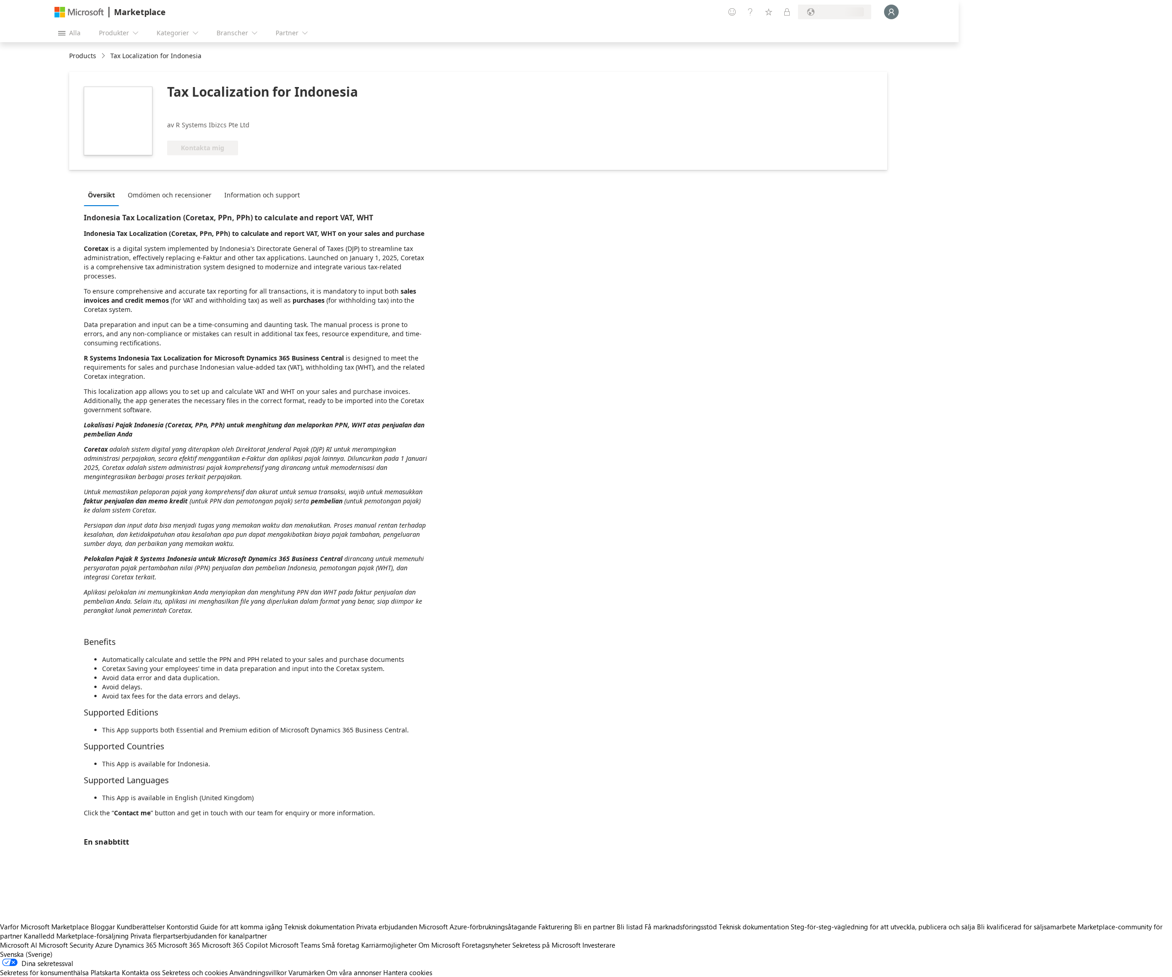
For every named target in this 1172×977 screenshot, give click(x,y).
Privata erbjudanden (386, 926)
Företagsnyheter (486, 945)
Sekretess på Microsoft (546, 945)
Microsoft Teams (295, 945)
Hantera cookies (407, 972)
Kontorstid (182, 926)
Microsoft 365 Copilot (235, 945)
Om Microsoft (439, 945)
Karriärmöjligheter (389, 945)
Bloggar (103, 926)
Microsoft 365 (179, 945)
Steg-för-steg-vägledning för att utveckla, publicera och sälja (883, 926)
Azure (104, 945)
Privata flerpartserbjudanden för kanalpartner (198, 935)
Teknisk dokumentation (319, 926)
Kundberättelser (141, 926)
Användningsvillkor (258, 972)
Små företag (340, 945)
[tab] (104, 195)
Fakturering (555, 926)
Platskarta (105, 972)
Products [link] (82, 55)
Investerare (598, 945)
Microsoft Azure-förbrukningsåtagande (478, 926)
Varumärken (306, 972)
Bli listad (630, 926)
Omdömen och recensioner (170, 195)
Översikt (101, 195)
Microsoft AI (18, 945)
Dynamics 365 (135, 945)
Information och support (262, 195)
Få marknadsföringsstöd (681, 926)
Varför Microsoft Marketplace (44, 926)
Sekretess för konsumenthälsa (44, 972)
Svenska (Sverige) (26, 954)
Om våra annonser (353, 972)
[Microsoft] (79, 12)
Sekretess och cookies (195, 972)
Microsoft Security (66, 945)
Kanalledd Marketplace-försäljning (76, 935)
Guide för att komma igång (241, 926)
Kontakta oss (141, 972)
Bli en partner (594, 926)
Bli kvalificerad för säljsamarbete (1026, 926)
